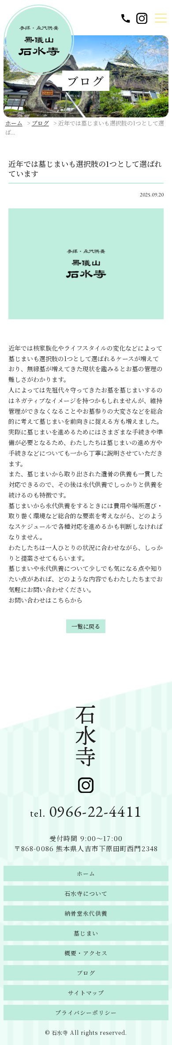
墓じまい (86, 933)
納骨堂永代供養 (86, 913)
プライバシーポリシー (86, 1012)
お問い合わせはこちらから (45, 600)
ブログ (40, 123)
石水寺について (86, 893)
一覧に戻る (85, 626)
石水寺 (60, 1032)
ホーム (13, 123)
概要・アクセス (86, 953)
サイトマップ (86, 992)
